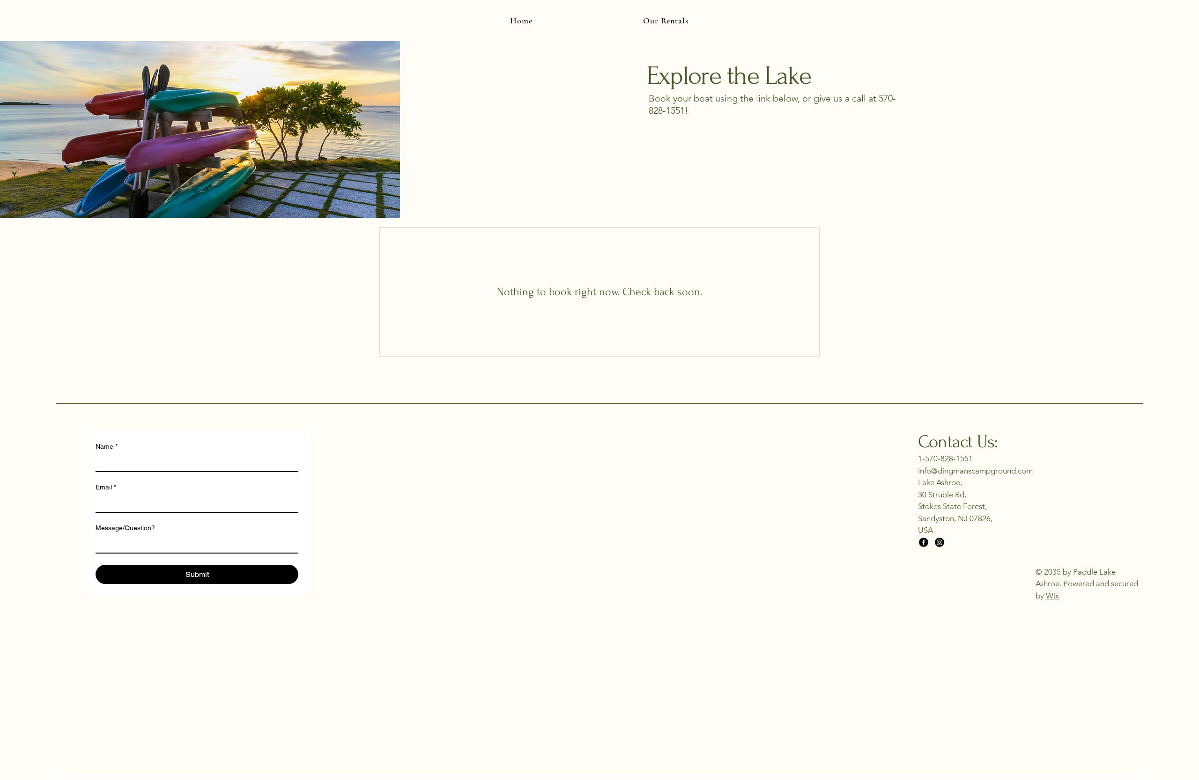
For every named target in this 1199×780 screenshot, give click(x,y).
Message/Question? (125, 528)
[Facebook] (923, 542)
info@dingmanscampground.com (975, 470)
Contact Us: (958, 442)
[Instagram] (939, 542)
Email (106, 487)
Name (107, 446)
